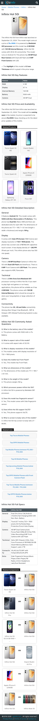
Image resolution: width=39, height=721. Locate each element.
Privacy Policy (8, 719)
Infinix (23, 7)
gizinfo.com (17, 716)
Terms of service (21, 719)
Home (4, 7)
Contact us (32, 719)
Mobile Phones (13, 7)
